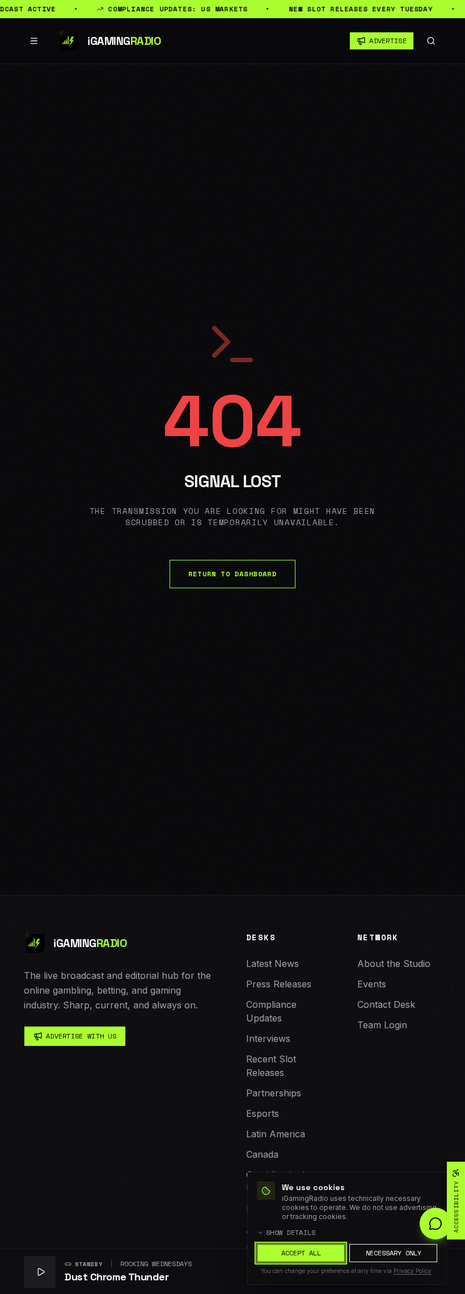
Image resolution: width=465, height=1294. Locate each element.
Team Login (382, 1025)
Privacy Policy (413, 1270)
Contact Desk (386, 1004)
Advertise (388, 40)
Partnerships (273, 1093)
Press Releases (278, 984)
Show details (291, 1232)
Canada (262, 1154)
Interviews (268, 1038)
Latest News (272, 963)
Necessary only (393, 1253)
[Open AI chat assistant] (435, 1223)
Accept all (301, 1253)
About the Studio (393, 963)
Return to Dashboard (232, 574)
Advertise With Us (81, 1036)
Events (371, 984)
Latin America (275, 1134)
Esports (262, 1113)
